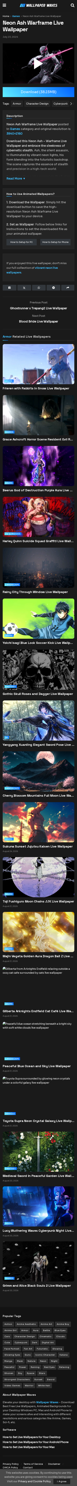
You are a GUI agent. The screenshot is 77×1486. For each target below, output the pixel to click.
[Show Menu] (4, 5)
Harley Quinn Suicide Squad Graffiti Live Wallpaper (38, 541)
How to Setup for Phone (55, 242)
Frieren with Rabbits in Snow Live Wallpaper (36, 388)
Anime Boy (63, 1324)
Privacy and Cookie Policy (34, 1481)
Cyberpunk (21, 1342)
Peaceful (9, 1367)
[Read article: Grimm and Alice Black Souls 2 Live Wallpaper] (38, 1261)
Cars (7, 1336)
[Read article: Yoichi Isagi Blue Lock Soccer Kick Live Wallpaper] (38, 624)
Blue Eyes (60, 1330)
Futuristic (42, 1349)
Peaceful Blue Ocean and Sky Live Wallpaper (37, 1066)
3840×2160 (14, 133)
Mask (20, 1361)
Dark (34, 1342)
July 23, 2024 (10, 36)
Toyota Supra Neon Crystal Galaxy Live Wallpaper (38, 1121)
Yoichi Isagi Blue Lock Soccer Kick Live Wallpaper (38, 643)
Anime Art (46, 1324)
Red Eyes (49, 1367)
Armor (7, 336)
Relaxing (64, 1367)
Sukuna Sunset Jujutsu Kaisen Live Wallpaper (38, 846)
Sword (51, 1379)
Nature (31, 1361)
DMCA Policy (10, 1467)
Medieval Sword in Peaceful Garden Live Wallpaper (38, 1176)
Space (30, 1373)
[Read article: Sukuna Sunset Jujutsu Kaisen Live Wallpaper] (38, 822)
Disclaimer (54, 1463)
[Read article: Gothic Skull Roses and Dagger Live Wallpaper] (38, 675)
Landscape (12, 584)
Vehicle (10, 1113)
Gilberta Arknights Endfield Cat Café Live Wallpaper (38, 1011)
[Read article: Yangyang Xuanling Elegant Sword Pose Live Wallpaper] (38, 725)
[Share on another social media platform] (67, 288)
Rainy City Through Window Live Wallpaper (35, 592)
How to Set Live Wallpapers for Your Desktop (32, 1437)
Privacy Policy (11, 1463)
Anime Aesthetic (26, 1324)
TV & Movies (13, 534)
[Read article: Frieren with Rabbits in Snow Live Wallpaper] (38, 369)
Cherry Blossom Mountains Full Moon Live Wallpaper (38, 795)
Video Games (12, 1385)
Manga (8, 1361)
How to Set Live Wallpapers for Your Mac (29, 1447)
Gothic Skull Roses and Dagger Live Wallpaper (38, 694)
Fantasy (10, 686)
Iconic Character (45, 1355)
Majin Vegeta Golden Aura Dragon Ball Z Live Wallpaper (38, 956)
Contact (28, 1467)
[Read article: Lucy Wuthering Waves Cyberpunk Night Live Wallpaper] (38, 1206)
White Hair (44, 1385)
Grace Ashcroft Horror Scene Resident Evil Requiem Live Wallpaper (38, 439)
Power (22, 1367)
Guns (28, 1355)
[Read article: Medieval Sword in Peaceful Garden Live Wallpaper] (38, 1151)
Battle (46, 1330)
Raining (35, 1367)
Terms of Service (33, 1463)
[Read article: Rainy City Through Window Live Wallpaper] (38, 573)
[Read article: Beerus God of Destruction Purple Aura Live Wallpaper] (38, 471)
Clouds (60, 1336)
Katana (64, 1355)
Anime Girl (10, 1330)
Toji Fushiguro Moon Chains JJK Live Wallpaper (38, 901)
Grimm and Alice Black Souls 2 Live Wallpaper (37, 1285)
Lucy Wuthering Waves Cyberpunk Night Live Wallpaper (38, 1230)
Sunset (38, 1379)
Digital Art (48, 1342)
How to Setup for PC (21, 242)
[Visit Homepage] (38, 5)
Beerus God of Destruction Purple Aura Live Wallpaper (38, 490)
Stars (42, 1373)
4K (6, 737)
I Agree (62, 1481)
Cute (7, 1342)
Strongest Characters (17, 1379)
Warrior (29, 1385)
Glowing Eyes (12, 1355)
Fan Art (28, 1349)
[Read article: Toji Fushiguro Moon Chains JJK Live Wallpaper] (38, 877)
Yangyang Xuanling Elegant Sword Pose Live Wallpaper (38, 745)
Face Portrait (11, 1349)
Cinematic (46, 1336)
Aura (35, 1330)
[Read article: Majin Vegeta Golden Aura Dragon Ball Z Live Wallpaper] (38, 932)
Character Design (25, 1336)
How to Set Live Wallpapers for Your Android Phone (36, 1442)
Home (6, 16)
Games (16, 16)
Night (54, 1361)
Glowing (57, 1349)
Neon (43, 1361)
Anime (9, 381)
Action (8, 1324)
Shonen (8, 1373)
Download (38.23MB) (38, 92)
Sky (20, 1373)
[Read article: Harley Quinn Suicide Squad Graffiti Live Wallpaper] (38, 522)
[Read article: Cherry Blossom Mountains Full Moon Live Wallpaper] (38, 776)
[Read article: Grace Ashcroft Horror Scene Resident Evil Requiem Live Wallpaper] (38, 420)
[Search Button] (72, 5)
